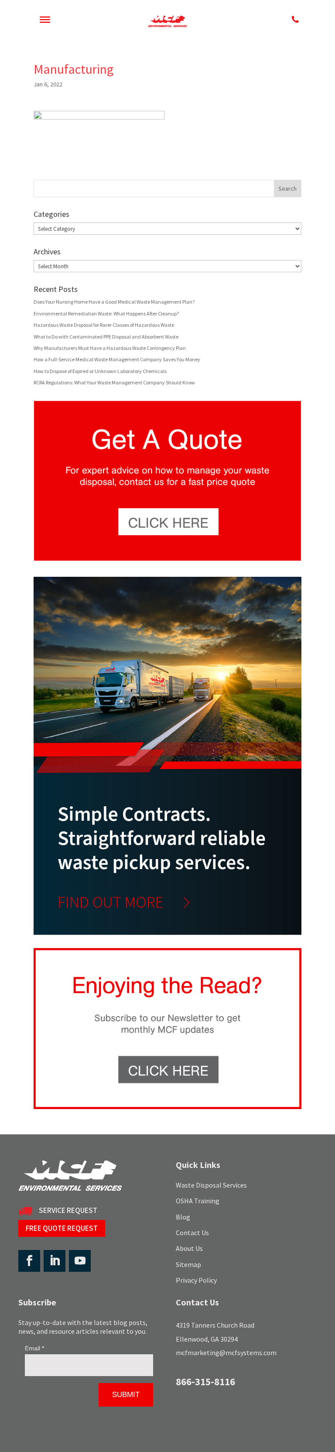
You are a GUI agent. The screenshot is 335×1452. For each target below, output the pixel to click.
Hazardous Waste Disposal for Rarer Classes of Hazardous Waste (104, 325)
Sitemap (188, 1264)
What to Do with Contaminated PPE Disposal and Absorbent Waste (106, 336)
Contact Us (192, 1232)
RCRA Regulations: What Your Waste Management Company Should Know (114, 382)
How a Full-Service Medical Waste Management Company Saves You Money (117, 359)
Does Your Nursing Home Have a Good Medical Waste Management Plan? (114, 301)
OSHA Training (197, 1200)
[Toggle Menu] (45, 19)
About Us (189, 1248)
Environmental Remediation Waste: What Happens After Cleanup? (106, 313)
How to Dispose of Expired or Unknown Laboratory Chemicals (100, 371)
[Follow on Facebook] (29, 1261)
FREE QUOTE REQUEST (62, 1228)
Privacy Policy (196, 1280)
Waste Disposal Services (211, 1185)
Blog (183, 1216)
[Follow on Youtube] (80, 1261)
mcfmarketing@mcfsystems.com (226, 1352)
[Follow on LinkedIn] (54, 1261)
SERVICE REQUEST (68, 1210)
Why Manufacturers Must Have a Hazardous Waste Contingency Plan (110, 348)
